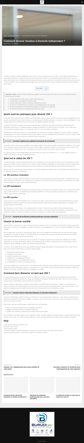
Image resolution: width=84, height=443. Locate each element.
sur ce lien (59, 152)
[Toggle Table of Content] (45, 88)
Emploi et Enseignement (9, 38)
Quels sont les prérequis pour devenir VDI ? (16, 324)
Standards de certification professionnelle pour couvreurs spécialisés (39, 397)
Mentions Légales (42, 441)
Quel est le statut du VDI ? (11, 326)
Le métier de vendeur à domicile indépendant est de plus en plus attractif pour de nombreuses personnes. (33, 330)
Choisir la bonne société (10, 328)
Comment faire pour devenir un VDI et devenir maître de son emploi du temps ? (26, 332)
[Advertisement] (42, 62)
